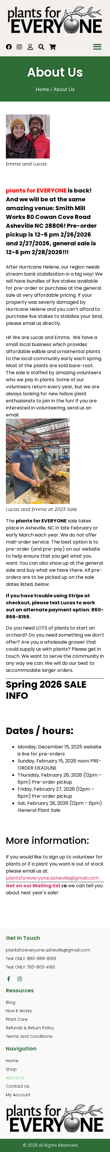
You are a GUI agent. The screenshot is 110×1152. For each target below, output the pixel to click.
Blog (10, 1002)
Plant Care (17, 1019)
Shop (11, 1069)
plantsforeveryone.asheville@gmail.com (52, 878)
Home (42, 89)
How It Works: (19, 1011)
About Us (15, 1078)
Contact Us (17, 1086)
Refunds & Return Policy (30, 1028)
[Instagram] (19, 978)
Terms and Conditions (29, 1036)
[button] (97, 47)
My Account (18, 1095)
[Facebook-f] (8, 978)
